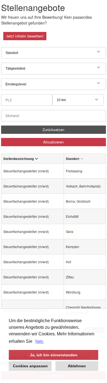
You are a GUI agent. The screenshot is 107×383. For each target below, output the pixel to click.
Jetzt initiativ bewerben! (25, 36)
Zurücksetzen (53, 129)
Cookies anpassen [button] (30, 366)
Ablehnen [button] (77, 366)
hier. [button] (39, 341)
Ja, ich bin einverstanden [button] (53, 355)
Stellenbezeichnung (18, 158)
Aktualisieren (53, 142)
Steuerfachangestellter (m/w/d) (26, 171)
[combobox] (78, 100)
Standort (72, 158)
